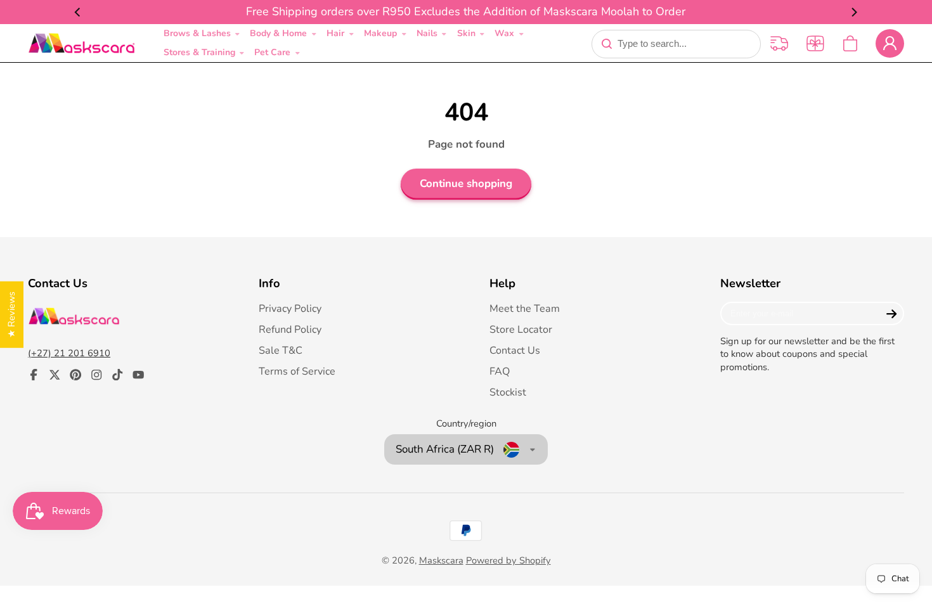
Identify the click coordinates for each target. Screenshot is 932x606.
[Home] (81, 43)
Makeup (380, 33)
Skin (466, 33)
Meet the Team (524, 309)
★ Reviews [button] (11, 315)
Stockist (507, 392)
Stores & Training (199, 52)
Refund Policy (290, 330)
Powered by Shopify (508, 560)
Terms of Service (297, 371)
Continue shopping (466, 183)
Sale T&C (280, 351)
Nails (427, 33)
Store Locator (520, 330)
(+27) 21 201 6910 (69, 353)
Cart (850, 43)
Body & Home (278, 33)
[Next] (853, 12)
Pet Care (272, 52)
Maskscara (441, 560)
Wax (504, 33)
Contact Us (514, 351)
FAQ (499, 371)
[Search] (607, 44)
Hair (335, 33)
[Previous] (78, 12)
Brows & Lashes (197, 33)
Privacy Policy (290, 309)
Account (890, 43)
